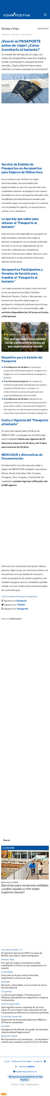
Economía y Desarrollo (11, 1016)
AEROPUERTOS (26, 34)
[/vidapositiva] (45, 1061)
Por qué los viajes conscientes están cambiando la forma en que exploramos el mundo (23, 965)
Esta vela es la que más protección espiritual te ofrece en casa (19, 976)
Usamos (22, 1066)
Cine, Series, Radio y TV (11, 950)
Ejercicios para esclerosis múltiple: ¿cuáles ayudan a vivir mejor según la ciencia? (25, 889)
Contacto (37, 1061)
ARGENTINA (5, 34)
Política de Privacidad (21, 1061)
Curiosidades (7, 972)
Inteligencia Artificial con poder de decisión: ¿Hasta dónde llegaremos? (25, 1031)
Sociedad (5, 982)
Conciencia (6, 991)
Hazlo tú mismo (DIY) (10, 1004)
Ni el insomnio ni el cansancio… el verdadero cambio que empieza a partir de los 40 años (24, 1040)
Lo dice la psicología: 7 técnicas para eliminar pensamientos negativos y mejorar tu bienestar (24, 997)
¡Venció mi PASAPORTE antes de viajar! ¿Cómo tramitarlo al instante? (21, 45)
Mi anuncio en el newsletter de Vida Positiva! (26, 1078)
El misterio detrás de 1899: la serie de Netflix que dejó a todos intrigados (21, 954)
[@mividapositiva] (16, 1066)
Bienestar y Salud (9, 882)
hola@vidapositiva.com (26, 1071)
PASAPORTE (15, 34)
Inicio (7, 1061)
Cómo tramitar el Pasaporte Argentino (19, 596)
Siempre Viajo (10, 28)
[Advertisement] (25, 129)
